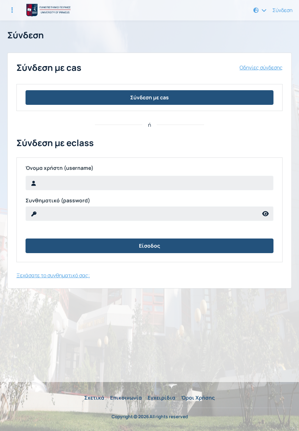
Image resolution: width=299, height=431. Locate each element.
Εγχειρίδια (161, 397)
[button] (260, 10)
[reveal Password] (265, 213)
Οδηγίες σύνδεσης (261, 67)
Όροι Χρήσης (198, 397)
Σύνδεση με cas (149, 97)
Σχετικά (94, 397)
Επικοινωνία (126, 397)
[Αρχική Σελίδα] (47, 10)
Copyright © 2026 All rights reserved (150, 417)
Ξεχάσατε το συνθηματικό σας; (53, 275)
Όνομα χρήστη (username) (59, 168)
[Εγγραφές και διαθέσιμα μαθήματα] (12, 10)
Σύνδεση (282, 10)
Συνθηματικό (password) (58, 200)
